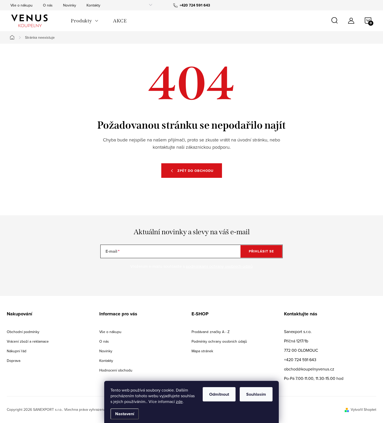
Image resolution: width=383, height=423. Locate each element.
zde (179, 401)
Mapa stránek (202, 351)
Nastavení (124, 414)
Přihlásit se (261, 251)
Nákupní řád (16, 351)
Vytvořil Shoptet (363, 409)
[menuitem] (85, 20)
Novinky (69, 5)
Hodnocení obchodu (115, 370)
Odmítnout (219, 394)
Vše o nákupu (21, 5)
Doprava (13, 360)
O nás (48, 5)
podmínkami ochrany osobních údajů (219, 266)
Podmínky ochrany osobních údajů (219, 341)
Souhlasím (256, 394)
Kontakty (93, 5)
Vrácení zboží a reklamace (28, 341)
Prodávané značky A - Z (210, 331)
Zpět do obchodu (195, 170)
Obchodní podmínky (23, 331)
